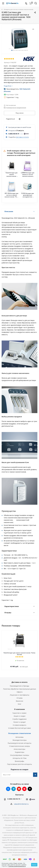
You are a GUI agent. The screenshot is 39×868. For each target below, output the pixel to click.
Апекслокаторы (19, 749)
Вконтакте (8, 789)
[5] (13, 59)
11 (27, 50)
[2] (7, 59)
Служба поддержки (19, 719)
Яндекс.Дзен (24, 789)
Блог (19, 704)
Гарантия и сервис (19, 713)
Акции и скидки (19, 716)
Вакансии (19, 701)
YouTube (19, 789)
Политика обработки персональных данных (19, 689)
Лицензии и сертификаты (19, 695)
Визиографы (19, 761)
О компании (19, 709)
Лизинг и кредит (19, 722)
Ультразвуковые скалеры (19, 755)
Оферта (19, 692)
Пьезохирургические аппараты (19, 743)
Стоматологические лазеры (19, 746)
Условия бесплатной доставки (19, 728)
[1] (5, 59)
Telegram (13, 789)
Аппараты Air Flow (19, 758)
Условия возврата (19, 725)
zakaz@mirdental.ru (21, 804)
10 (25, 50)
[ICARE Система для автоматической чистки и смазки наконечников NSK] (19, 38)
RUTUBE (30, 789)
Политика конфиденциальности (17, 866)
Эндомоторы (19, 752)
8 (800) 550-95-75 (13, 134)
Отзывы (20, 698)
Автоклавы (19, 737)
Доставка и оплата (22, 137)
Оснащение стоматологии (19, 733)
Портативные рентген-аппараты (19, 764)
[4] (11, 59)
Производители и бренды (19, 686)
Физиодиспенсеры (20, 740)
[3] (9, 59)
